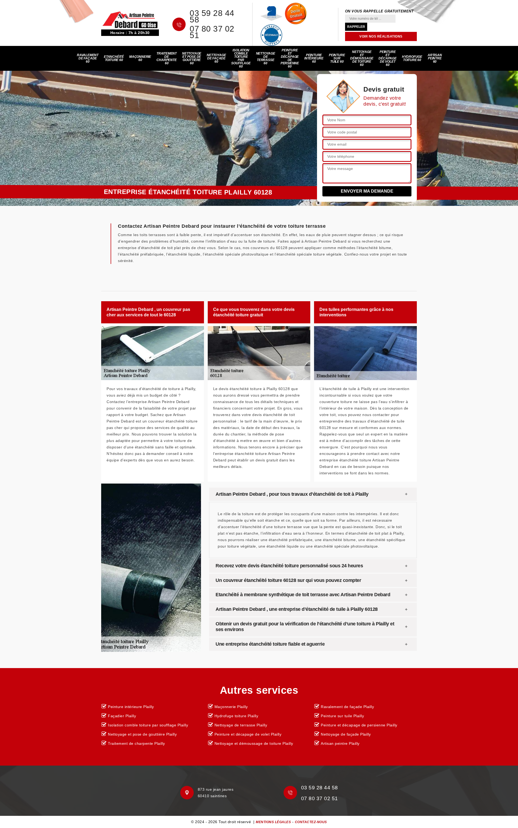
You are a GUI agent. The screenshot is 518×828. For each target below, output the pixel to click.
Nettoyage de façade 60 (216, 58)
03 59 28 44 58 (212, 16)
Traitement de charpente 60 (166, 58)
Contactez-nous (311, 822)
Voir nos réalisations (381, 36)
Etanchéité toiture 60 (114, 58)
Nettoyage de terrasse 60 (265, 58)
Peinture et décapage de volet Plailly (248, 734)
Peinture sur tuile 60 (337, 58)
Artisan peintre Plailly (340, 743)
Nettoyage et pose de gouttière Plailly (142, 734)
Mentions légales (273, 822)
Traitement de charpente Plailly (136, 743)
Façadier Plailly (122, 716)
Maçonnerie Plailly (231, 707)
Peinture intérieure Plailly (131, 707)
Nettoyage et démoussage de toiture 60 (361, 58)
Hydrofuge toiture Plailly (236, 716)
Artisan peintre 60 (435, 58)
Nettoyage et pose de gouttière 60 (191, 58)
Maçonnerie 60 (140, 58)
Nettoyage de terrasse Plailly (240, 725)
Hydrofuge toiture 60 (412, 58)
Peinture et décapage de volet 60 (387, 58)
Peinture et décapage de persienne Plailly (359, 725)
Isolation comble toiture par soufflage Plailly (148, 725)
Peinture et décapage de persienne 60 (290, 58)
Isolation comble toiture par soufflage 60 (240, 58)
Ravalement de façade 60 (87, 58)
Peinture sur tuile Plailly (342, 716)
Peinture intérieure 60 (313, 58)
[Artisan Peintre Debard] (130, 19)
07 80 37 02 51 (212, 32)
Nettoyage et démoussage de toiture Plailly (253, 743)
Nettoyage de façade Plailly (346, 734)
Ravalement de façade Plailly (347, 707)
